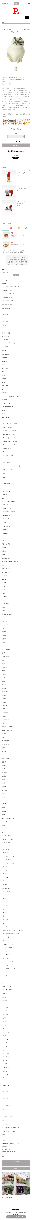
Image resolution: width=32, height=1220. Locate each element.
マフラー (5, 1011)
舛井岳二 (4, 639)
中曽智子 (4, 674)
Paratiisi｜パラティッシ (9, 290)
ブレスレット (6, 1056)
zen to (3, 832)
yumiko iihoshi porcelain (8, 829)
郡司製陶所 (5, 400)
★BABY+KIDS (5, 1068)
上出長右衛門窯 (6, 558)
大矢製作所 (5, 691)
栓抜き (5, 912)
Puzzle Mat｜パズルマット (10, 511)
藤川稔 (3, 375)
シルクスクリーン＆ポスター (11, 343)
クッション (6, 329)
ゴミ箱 (5, 972)
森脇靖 (3, 663)
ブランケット (6, 1032)
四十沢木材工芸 (6, 333)
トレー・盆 (6, 937)
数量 (16, 133)
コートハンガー (7, 1116)
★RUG (3, 1082)
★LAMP (4, 1120)
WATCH (5, 993)
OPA (3, 723)
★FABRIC (4, 1025)
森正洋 (3, 660)
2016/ (3, 677)
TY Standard (6, 483)
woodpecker (5, 821)
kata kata (4, 565)
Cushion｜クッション (9, 515)
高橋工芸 (4, 765)
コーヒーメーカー (8, 895)
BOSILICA (4, 357)
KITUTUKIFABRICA (7, 572)
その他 (5, 522)
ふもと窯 (4, 389)
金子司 (3, 554)
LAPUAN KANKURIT (7, 614)
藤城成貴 (4, 378)
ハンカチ (5, 1046)
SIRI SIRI (4, 751)
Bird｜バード (6, 462)
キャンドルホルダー (8, 961)
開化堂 (3, 540)
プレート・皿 (6, 845)
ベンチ (5, 318)
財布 (4, 1021)
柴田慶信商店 (5, 744)
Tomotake (4, 790)
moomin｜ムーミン (8, 459)
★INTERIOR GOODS (7, 945)
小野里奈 (4, 702)
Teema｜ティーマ (8, 455)
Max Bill (4, 646)
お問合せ (4, 1146)
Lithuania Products (7, 625)
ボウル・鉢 (6, 849)
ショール (5, 1014)
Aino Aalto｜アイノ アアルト (11, 423)
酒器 (4, 881)
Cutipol (3, 364)
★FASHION (5, 997)
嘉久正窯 (4, 547)
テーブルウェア (7, 346)
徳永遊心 (4, 786)
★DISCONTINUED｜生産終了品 (10, 1127)
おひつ (5, 909)
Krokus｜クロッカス (8, 300)
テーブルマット (7, 1039)
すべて (5, 228)
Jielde (3, 498)
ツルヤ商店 (5, 772)
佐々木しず (5, 734)
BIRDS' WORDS (6, 336)
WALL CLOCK (7, 986)
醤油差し (5, 884)
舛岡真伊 (4, 642)
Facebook (16, 1168)
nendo (3, 681)
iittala (3, 421)
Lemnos (4, 617)
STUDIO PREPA (6, 741)
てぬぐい (5, 1042)
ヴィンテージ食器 (6, 836)
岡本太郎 (4, 695)
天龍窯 (3, 779)
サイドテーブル (7, 1106)
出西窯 (3, 748)
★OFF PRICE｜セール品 (8, 1131)
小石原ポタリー (6, 589)
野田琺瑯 (4, 684)
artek (3, 312)
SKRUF (4, 755)
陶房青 (3, 783)
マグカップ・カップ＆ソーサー (11, 856)
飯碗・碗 (5, 852)
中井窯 (3, 670)
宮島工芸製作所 (6, 656)
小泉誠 (3, 593)
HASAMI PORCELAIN (7, 407)
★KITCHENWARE (6, 888)
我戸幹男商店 (5, 392)
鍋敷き (5, 898)
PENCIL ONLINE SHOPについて (10, 1144)
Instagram (16, 1165)
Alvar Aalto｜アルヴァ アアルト (11, 434)
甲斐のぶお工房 (6, 544)
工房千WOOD (5, 603)
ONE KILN (4, 705)
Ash (4, 708)
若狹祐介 (4, 811)
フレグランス (6, 954)
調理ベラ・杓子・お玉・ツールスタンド (14, 930)
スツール (5, 314)
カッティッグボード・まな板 (11, 933)
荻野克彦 (4, 698)
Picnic (4, 800)
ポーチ (5, 1000)
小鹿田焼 (4, 716)
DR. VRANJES (5, 368)
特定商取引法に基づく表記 (9, 1152)
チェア (5, 1088)
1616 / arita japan (6, 480)
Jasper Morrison (6, 491)
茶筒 (4, 923)
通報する (16, 155)
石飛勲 (3, 473)
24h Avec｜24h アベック (10, 293)
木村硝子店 (5, 575)
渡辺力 (3, 814)
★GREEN (4, 1071)
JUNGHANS (5, 533)
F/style (3, 371)
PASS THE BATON (7, 727)
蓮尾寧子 (4, 410)
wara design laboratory (8, 818)
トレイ (5, 979)
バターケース (6, 902)
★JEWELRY (5, 1050)
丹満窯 (3, 769)
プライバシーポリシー (8, 1149)
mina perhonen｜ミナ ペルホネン (12, 466)
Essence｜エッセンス (9, 438)
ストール (5, 1007)
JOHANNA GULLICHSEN (8, 501)
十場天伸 (4, 530)
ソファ (5, 1113)
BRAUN (4, 350)
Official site (16, 1161)
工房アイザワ (5, 600)
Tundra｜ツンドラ (8, 469)
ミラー (5, 1102)
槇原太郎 (4, 632)
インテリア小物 (7, 947)
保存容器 (5, 919)
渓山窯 (3, 586)
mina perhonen (6, 649)
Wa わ (3, 797)
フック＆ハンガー (8, 965)
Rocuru (5, 803)
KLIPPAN (4, 579)
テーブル (5, 322)
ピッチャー (6, 867)
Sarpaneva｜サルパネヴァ (10, 445)
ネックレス (6, 1053)
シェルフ (5, 1109)
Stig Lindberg (5, 758)
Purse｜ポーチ (7, 508)
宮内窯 (3, 653)
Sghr (3, 737)
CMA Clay (6, 487)
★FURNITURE (6, 1085)
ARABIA (4, 283)
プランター (6, 1074)
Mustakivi (4, 667)
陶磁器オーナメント (8, 339)
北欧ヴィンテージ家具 (7, 839)
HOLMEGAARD (6, 417)
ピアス (5, 1060)
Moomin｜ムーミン (8, 297)
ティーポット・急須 (8, 863)
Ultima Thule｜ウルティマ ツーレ (12, 441)
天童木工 (4, 776)
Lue (3, 628)
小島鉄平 (4, 610)
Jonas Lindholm (6, 526)
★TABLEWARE (6, 843)
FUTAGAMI (5, 385)
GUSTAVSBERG (6, 403)
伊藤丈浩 (4, 477)
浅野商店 (4, 1134)
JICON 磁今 (5, 494)
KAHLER (4, 537)
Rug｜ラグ (6, 518)
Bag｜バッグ (6, 504)
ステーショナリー (8, 958)
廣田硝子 (4, 414)
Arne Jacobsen (6, 308)
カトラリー (6, 870)
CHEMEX (4, 361)
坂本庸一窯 (6, 719)
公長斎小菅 (5, 596)
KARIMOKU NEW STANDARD (10, 561)
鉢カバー (5, 1077)
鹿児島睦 (4, 551)
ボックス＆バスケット (9, 968)
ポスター (5, 975)
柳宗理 (3, 825)
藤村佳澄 (4, 382)
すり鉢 (5, 926)
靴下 (4, 1018)
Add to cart (16, 145)
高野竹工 (4, 762)
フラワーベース (7, 951)
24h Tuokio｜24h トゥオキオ (11, 286)
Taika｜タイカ (7, 452)
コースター (6, 877)
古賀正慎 (4, 607)
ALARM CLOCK (7, 990)
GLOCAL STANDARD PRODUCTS (11, 396)
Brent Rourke (5, 354)
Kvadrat (4, 582)
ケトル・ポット (7, 891)
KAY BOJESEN (6, 568)
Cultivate (5, 712)
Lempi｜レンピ (7, 448)
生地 (4, 325)
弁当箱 (5, 905)
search (16, 3)
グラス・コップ (7, 859)
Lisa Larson (5, 621)
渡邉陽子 (4, 807)
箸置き (5, 874)
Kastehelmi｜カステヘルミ (10, 430)
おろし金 (5, 940)
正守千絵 (4, 635)
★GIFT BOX (5, 1124)
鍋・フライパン (7, 916)
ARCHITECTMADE (7, 305)
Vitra (3, 793)
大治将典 (4, 688)
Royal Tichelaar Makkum (8, 730)
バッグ (5, 1004)
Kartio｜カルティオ (8, 427)
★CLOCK (4, 983)
